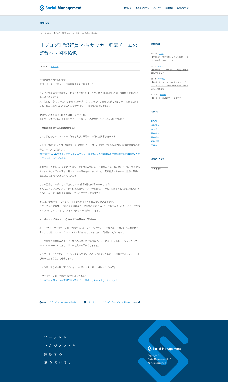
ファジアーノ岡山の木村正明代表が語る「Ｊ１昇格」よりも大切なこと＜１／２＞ (80, 280)
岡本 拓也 (54, 67)
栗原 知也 (155, 145)
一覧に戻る (91, 302)
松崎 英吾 (155, 141)
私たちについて (142, 8)
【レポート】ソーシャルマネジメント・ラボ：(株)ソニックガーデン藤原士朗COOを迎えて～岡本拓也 (169, 85)
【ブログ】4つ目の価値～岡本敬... (63, 302)
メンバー (157, 8)
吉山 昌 (154, 129)
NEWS (161, 54)
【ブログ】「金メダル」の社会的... (116, 302)
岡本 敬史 (163, 95)
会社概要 (169, 8)
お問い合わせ (182, 8)
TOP (41, 33)
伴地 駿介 (155, 125)
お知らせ (127, 8)
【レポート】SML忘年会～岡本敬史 (166, 98)
